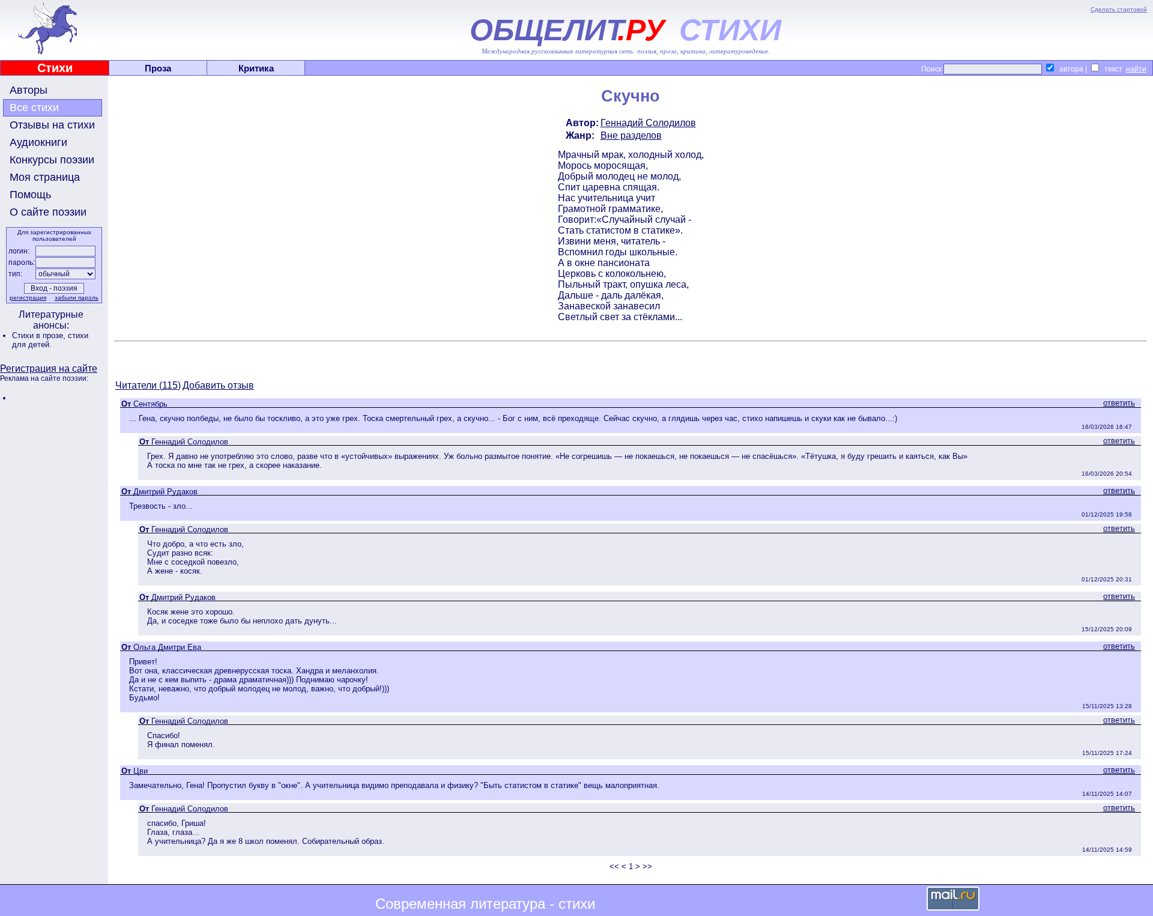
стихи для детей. (50, 340)
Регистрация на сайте (48, 368)
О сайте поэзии (48, 212)
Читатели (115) (148, 385)
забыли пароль (76, 297)
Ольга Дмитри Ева (167, 647)
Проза (158, 68)
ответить (1119, 402)
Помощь (30, 195)
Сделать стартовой (1119, 9)
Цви (140, 770)
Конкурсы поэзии (52, 160)
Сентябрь (150, 403)
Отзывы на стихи (52, 125)
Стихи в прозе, (40, 335)
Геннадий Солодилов (648, 123)
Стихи (55, 67)
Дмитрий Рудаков (165, 491)
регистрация (28, 297)
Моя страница (45, 177)
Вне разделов (631, 135)
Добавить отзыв (218, 385)
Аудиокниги (38, 142)
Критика (256, 68)
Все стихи (34, 108)
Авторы (28, 90)
